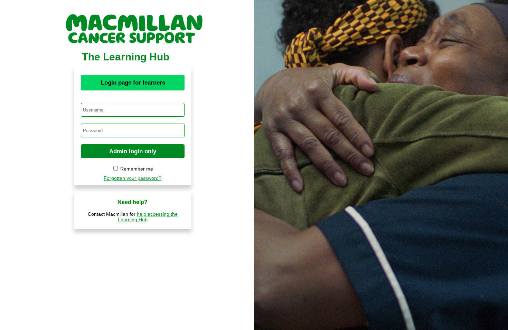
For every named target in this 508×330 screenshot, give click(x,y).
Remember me (136, 169)
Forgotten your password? (132, 178)
